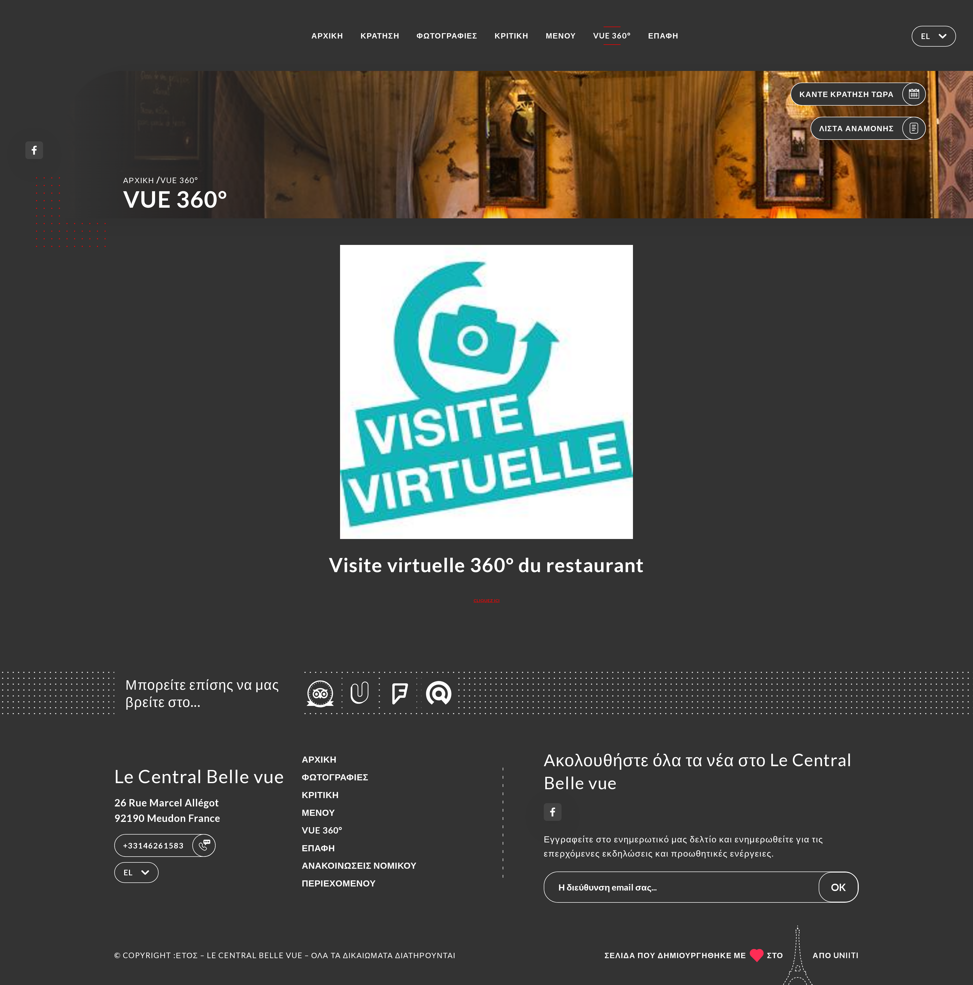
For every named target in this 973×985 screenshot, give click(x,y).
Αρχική (327, 35)
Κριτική (512, 35)
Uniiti (846, 955)
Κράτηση (380, 35)
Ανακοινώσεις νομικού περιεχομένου (359, 874)
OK (838, 887)
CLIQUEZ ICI (487, 600)
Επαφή (663, 35)
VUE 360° (612, 35)
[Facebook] (34, 150)
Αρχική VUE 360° (160, 180)
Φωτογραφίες (447, 35)
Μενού (561, 35)
